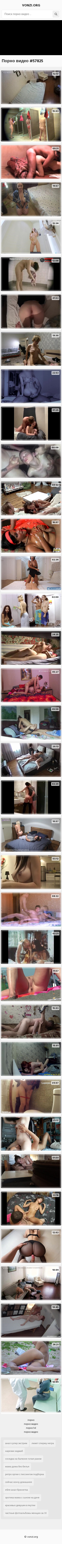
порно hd (31, 1428)
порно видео (31, 1424)
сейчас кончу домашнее (18, 1482)
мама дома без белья (17, 1467)
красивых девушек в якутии (20, 1505)
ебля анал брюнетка (16, 1490)
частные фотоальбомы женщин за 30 (26, 1513)
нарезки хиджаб (14, 1451)
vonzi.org (31, 5)
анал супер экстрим (16, 1443)
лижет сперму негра (43, 1443)
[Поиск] (56, 14)
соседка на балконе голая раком (23, 1459)
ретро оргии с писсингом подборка (24, 1474)
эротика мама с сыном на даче (22, 1498)
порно (31, 1420)
